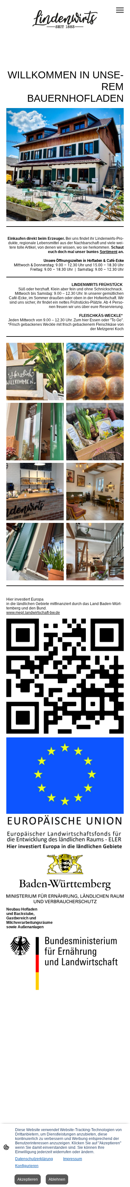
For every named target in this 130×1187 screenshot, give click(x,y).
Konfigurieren (26, 1166)
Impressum (72, 1159)
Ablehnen (57, 1179)
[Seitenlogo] (65, 19)
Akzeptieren (27, 1179)
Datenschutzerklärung (34, 1159)
